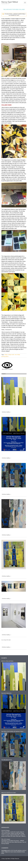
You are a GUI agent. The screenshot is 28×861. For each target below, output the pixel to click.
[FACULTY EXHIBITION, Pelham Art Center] (14, 586)
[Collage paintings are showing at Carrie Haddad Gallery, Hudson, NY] (14, 615)
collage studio (11, 354)
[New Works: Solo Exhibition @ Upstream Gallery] (14, 475)
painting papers (4, 356)
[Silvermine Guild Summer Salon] (14, 554)
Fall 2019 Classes (5, 830)
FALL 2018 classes (5, 839)
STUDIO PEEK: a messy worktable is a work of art (14, 14)
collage (6, 354)
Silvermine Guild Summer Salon (8, 792)
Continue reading (6, 412)
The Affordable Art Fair (6, 759)
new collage (17, 354)
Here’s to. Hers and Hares (7, 661)
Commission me (5, 850)
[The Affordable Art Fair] (14, 513)
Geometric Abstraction (6, 693)
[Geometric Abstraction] (14, 434)
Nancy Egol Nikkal (9, 2)
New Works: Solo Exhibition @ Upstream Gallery (12, 731)
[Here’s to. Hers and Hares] (14, 391)
